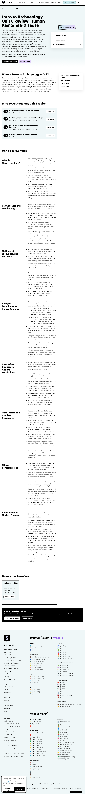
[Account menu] (78, 2)
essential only (8, 789)
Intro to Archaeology (9, 9)
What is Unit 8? (61, 36)
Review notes (60, 44)
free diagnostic (69, 2)
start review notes (10, 61)
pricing (31, 2)
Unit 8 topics (60, 40)
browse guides (9, 596)
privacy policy (6, 782)
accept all (19, 789)
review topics (25, 61)
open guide (50, 111)
